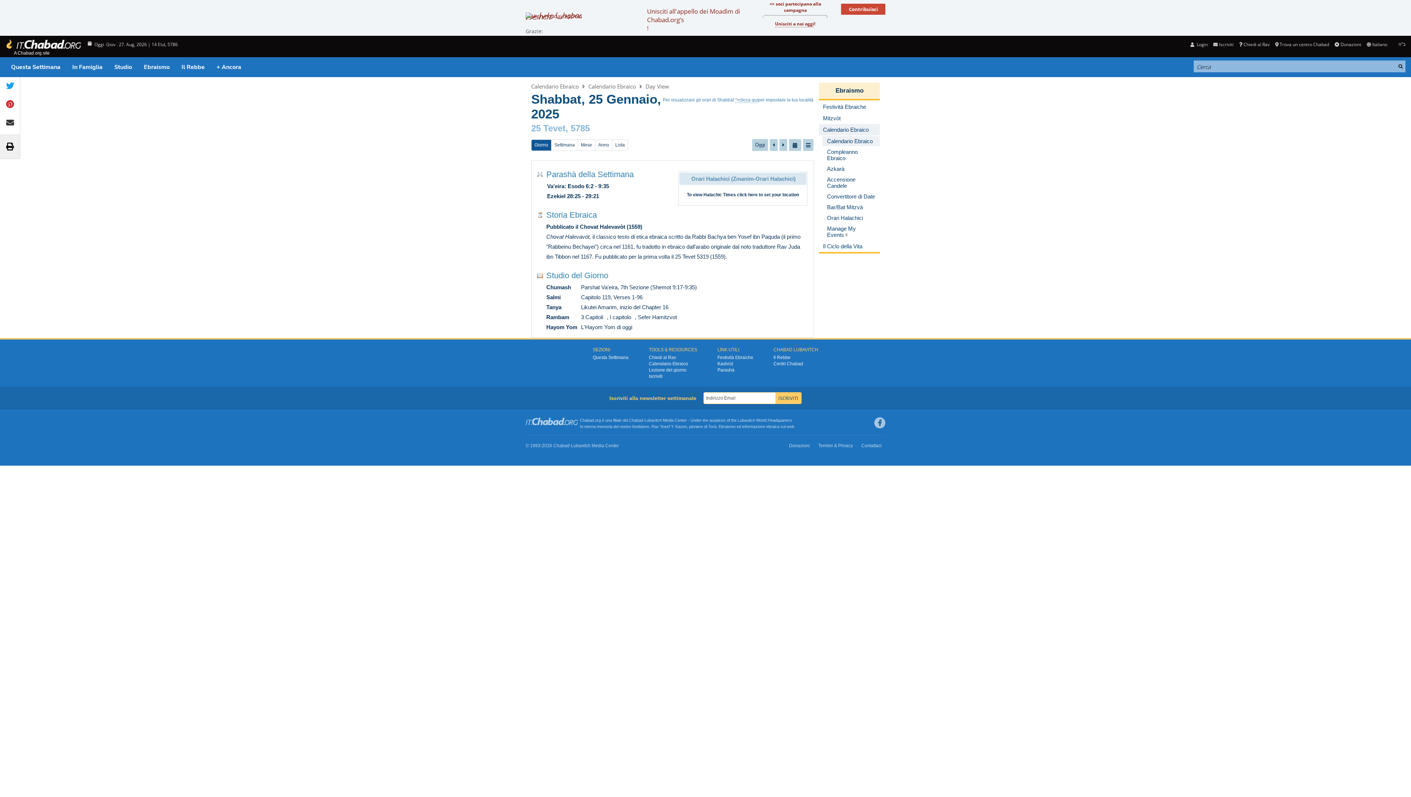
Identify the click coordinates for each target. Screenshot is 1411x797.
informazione (753, 426)
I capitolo (620, 317)
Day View (657, 86)
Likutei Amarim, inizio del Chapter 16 (624, 307)
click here (747, 194)
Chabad (636, 420)
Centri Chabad (788, 363)
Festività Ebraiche (735, 357)
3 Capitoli (592, 317)
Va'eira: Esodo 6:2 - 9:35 (578, 186)
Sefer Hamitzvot (657, 317)
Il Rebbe (193, 67)
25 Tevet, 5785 (560, 128)
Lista (620, 145)
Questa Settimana (35, 67)
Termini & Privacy (835, 445)
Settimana (564, 145)
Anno (603, 145)
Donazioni (1351, 44)
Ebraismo (157, 67)
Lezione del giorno (668, 370)
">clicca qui (746, 100)
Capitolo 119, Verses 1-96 (612, 297)
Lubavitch (653, 420)
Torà (712, 426)
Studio (123, 67)
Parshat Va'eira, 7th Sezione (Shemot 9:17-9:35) (639, 287)
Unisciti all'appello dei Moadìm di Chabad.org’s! (693, 19)
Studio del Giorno (577, 275)
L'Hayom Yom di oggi (606, 327)
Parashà (725, 370)
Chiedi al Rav (1257, 44)
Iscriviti (656, 376)
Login (1202, 44)
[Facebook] (879, 422)
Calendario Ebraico (555, 86)
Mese (586, 145)
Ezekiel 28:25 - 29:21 (573, 196)
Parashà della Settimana (590, 174)
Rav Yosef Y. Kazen (669, 426)
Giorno (541, 145)
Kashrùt (725, 363)
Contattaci (871, 445)
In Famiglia (87, 67)
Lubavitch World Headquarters (765, 420)
